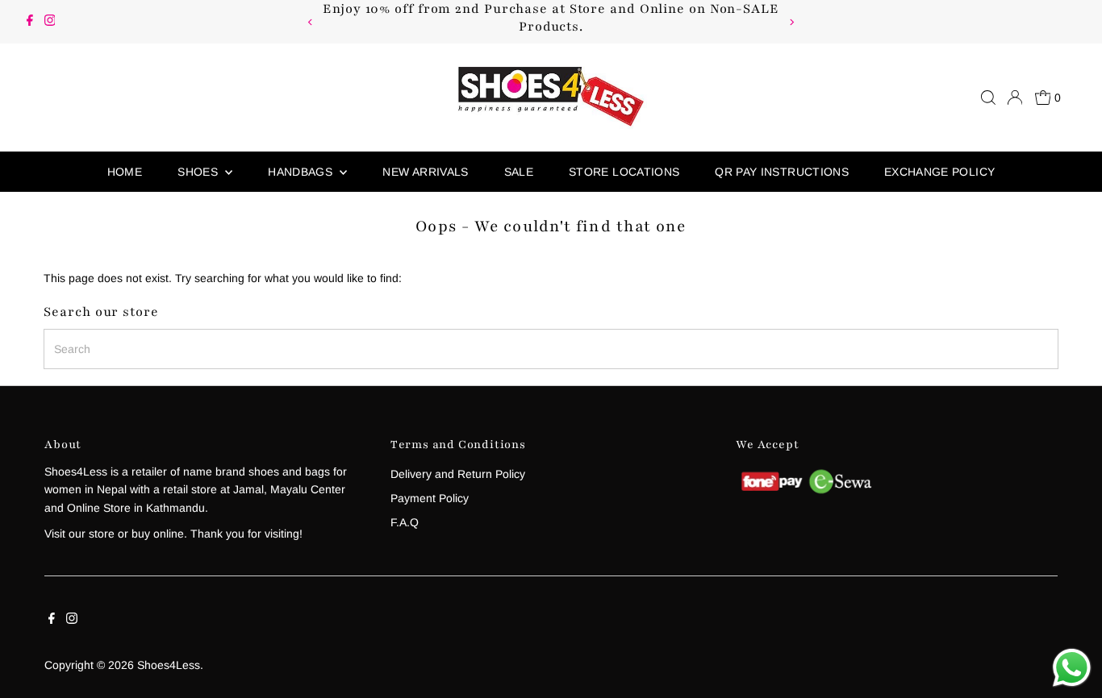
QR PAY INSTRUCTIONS (782, 171)
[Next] (791, 22)
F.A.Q (404, 522)
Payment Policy (429, 498)
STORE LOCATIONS (624, 171)
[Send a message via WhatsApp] (1072, 668)
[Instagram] (50, 21)
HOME (124, 171)
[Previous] (311, 22)
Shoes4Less (168, 665)
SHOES (199, 171)
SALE (518, 171)
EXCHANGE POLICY (939, 171)
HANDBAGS (302, 171)
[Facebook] (30, 21)
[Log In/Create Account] (1015, 97)
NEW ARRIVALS (425, 171)
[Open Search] (988, 97)
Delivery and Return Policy (457, 473)
